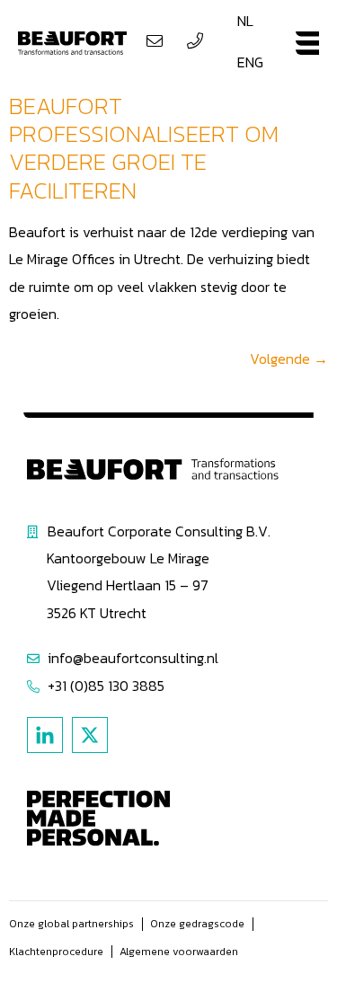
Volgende (289, 358)
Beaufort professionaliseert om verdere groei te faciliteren (144, 148)
